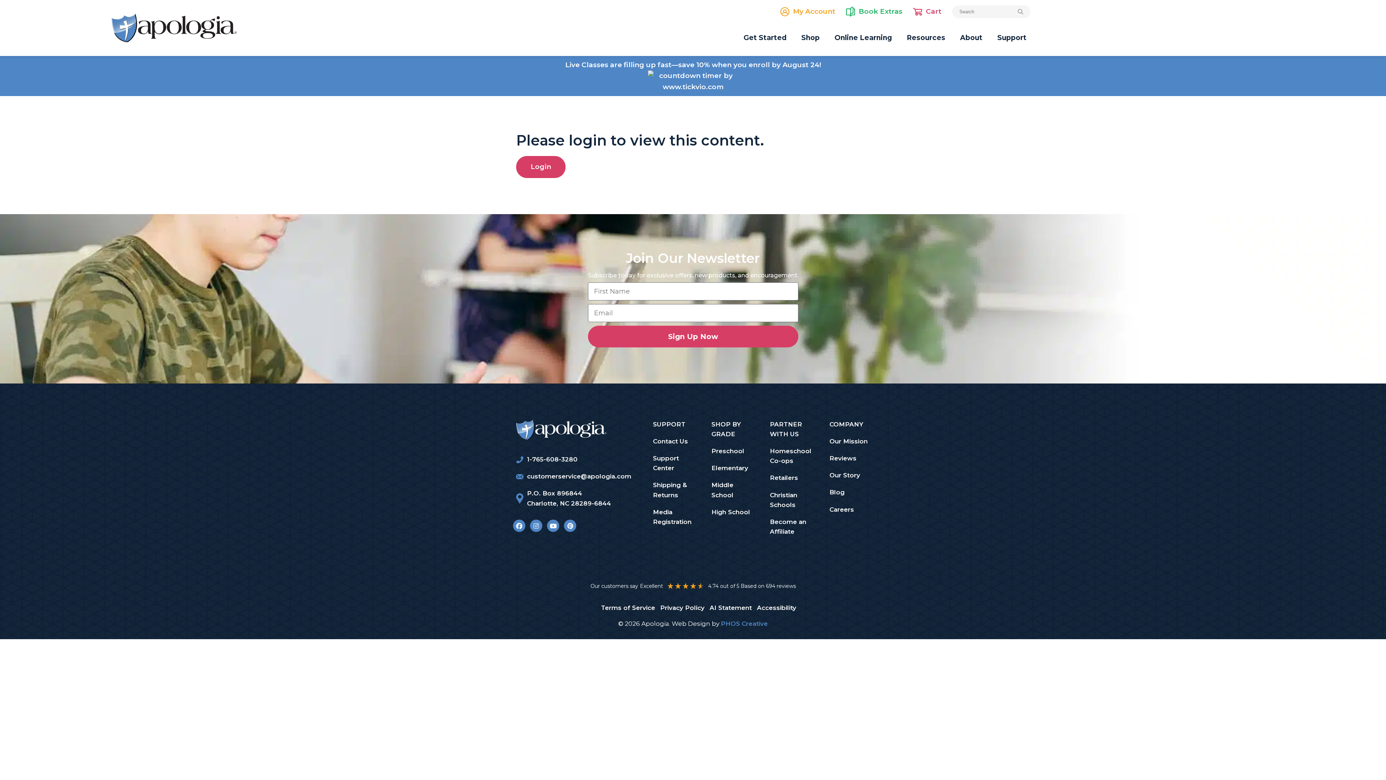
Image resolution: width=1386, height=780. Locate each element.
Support (1012, 38)
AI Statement (731, 607)
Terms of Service (628, 607)
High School (730, 512)
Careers (841, 509)
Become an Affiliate (788, 526)
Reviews (843, 458)
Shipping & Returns (670, 489)
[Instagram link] (536, 526)
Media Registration (672, 516)
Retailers (784, 477)
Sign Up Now (693, 336)
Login (541, 166)
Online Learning (863, 38)
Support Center (666, 463)
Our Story (844, 475)
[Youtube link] (553, 526)
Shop (810, 38)
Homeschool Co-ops (790, 455)
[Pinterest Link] (570, 526)
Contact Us (670, 441)
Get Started (765, 38)
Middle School (722, 489)
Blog (837, 492)
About (971, 38)
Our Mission (848, 441)
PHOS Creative (744, 623)
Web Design (691, 623)
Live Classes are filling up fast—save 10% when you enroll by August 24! (693, 65)
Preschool (727, 451)
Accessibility (776, 607)
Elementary (729, 468)
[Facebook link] (519, 526)
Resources (926, 38)
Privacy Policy (682, 607)
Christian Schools (783, 499)
